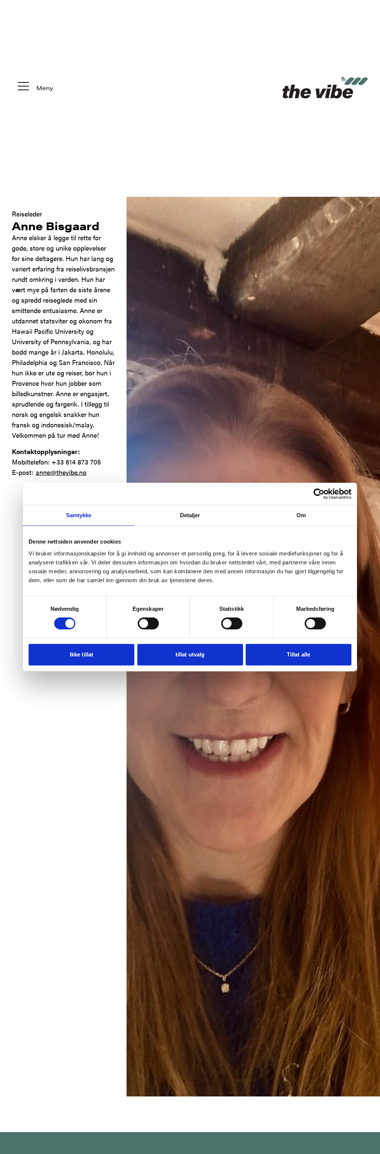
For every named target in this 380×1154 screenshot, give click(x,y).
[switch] (148, 623)
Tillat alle (298, 654)
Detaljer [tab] (190, 515)
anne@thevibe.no (61, 472)
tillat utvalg (190, 654)
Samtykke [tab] (79, 515)
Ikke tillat (81, 654)
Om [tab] (301, 515)
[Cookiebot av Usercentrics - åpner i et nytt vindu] (318, 493)
